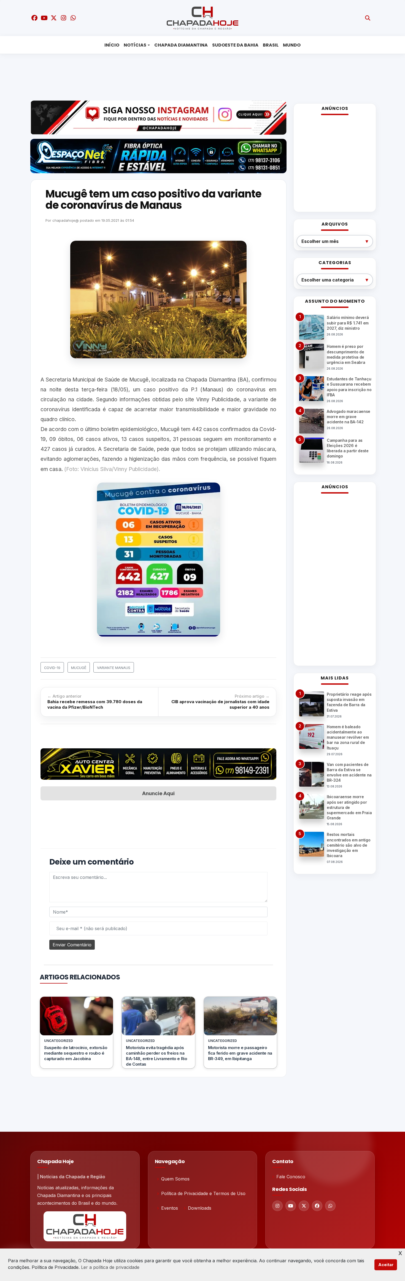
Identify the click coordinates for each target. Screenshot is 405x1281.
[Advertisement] (198, 76)
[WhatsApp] (330, 1206)
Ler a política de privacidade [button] (110, 1267)
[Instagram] (277, 1206)
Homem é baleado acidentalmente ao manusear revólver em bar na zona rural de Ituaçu (348, 737)
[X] (304, 1206)
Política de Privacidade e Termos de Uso (203, 1193)
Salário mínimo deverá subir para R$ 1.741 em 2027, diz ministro (348, 322)
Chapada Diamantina (181, 45)
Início (111, 45)
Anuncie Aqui (158, 793)
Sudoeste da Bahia (235, 45)
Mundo (292, 45)
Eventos (169, 1208)
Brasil (271, 45)
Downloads (199, 1208)
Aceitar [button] (385, 1264)
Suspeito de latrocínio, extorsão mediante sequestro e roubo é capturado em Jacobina (75, 1053)
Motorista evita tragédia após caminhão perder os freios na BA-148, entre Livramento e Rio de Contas (156, 1056)
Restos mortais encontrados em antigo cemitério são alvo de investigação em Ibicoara (348, 845)
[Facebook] (317, 1206)
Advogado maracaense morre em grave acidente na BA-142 (348, 416)
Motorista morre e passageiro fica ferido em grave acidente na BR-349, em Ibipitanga (240, 1053)
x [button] (400, 1252)
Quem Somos (175, 1179)
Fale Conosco (290, 1176)
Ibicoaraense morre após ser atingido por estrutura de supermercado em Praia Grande (349, 807)
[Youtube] (290, 1206)
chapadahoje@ (65, 220)
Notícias (135, 45)
